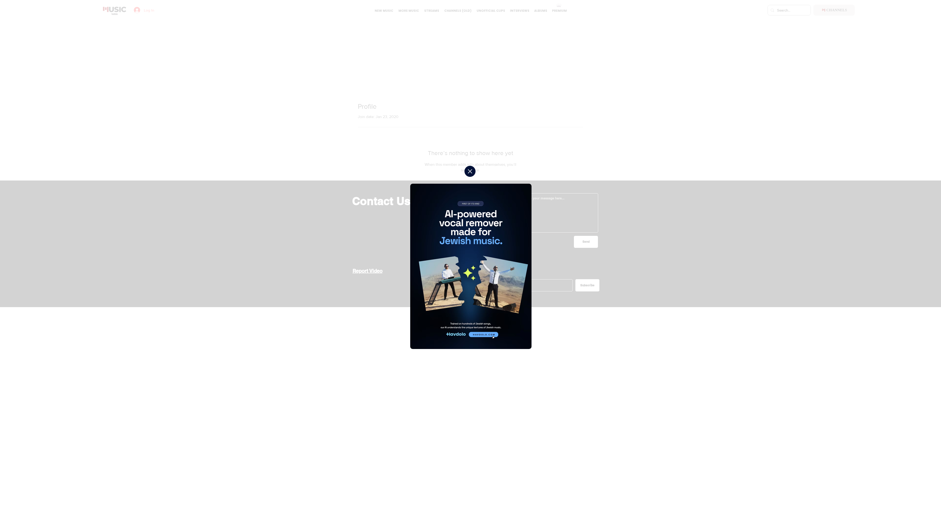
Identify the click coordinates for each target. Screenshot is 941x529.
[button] (470, 171)
